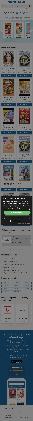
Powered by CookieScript (24, 223)
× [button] (29, 197)
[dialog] (16, 210)
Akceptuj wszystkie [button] (17, 213)
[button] (16, 221)
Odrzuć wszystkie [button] (17, 217)
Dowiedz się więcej (24, 209)
